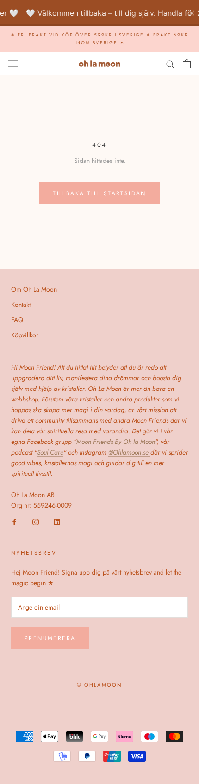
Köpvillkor (24, 335)
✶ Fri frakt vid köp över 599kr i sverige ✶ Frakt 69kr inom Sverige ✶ (99, 38)
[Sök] (170, 63)
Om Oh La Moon (34, 289)
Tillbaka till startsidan (99, 193)
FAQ (17, 319)
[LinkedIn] (57, 521)
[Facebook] (14, 521)
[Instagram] (35, 521)
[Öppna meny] (13, 63)
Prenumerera (50, 638)
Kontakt (21, 304)
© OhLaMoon (100, 684)
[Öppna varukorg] (187, 63)
